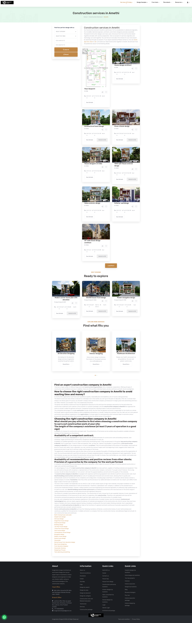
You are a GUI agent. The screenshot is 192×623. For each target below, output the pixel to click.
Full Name (78, 17)
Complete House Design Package (101, 62)
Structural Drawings (107, 57)
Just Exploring (111, 68)
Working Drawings (93, 59)
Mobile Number (79, 25)
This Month (89, 68)
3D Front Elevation (92, 57)
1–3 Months (100, 68)
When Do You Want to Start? (83, 65)
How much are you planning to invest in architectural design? (92, 71)
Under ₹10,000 (81, 74)
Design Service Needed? (82, 54)
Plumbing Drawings (82, 62)
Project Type (79, 41)
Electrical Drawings (107, 59)
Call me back (108, 85)
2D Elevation (80, 59)
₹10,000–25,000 (93, 74)
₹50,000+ (80, 76)
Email (76, 33)
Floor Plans (80, 57)
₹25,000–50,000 (107, 74)
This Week (80, 68)
